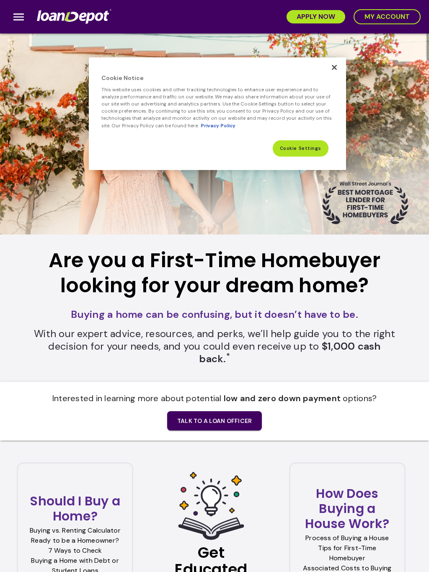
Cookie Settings (301, 148)
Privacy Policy (218, 126)
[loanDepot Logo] (75, 17)
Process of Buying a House (347, 537)
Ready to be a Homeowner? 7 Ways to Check (75, 545)
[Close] (334, 67)
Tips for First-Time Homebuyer (347, 553)
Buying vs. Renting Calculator (75, 530)
